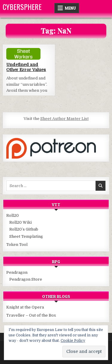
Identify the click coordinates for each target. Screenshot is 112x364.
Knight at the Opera (25, 307)
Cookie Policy (73, 341)
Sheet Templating (26, 236)
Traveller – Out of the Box (31, 315)
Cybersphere (22, 6)
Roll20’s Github (23, 229)
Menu (70, 8)
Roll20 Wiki (20, 222)
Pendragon (16, 272)
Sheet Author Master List (64, 118)
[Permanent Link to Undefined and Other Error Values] (28, 54)
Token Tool (16, 244)
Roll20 (12, 215)
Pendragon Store (25, 279)
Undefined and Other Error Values (26, 67)
